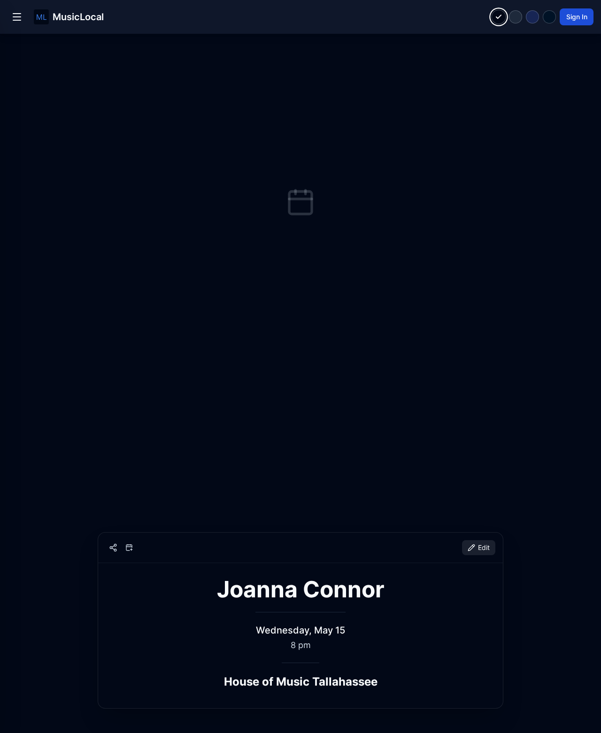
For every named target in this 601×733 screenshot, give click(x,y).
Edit (484, 547)
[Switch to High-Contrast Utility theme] (549, 16)
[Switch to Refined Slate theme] (515, 16)
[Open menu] (17, 17)
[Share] (113, 547)
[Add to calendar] (129, 547)
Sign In (576, 17)
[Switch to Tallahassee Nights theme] (532, 16)
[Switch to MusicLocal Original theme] (499, 17)
